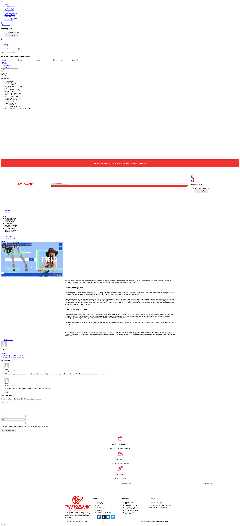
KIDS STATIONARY (11, 18)
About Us (99, 502)
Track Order (100, 504)
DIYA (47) (7, 88)
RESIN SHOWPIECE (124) (13, 98)
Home (8, 210)
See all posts (4, 353)
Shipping (99, 507)
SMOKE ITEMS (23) (11, 100)
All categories (8, 81)
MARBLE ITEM (9, 15)
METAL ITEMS (9, 10)
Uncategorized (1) (10, 103)
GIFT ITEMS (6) (9, 91)
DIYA (6, 5)
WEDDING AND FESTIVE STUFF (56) (17, 108)
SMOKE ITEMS (9, 16)
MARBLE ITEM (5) (10, 95)
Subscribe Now (208, 483)
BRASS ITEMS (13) (10, 84)
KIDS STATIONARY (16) (12, 93)
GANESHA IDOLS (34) (12, 90)
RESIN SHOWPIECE (11, 6)
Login (6, 44)
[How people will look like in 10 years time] (1, 241)
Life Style (12, 238)
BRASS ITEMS (9, 8)
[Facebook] (99, 517)
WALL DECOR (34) (10, 105)
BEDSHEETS (8, 20)
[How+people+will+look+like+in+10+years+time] (2, 241)
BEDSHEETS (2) (10, 83)
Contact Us (100, 505)
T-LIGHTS (7, 11)
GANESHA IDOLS (10, 13)
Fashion (6, 340)
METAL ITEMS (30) (11, 96)
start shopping (10, 35)
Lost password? (10, 52)
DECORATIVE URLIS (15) (13, 86)
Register (6, 45)
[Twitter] (113, 517)
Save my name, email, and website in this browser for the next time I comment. (26, 426)
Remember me (7, 51)
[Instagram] (104, 517)
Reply (6, 377)
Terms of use (100, 510)
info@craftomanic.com (157, 504)
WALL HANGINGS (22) (12, 106)
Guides (6, 212)
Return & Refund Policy (104, 512)
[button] (2, 39)
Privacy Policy (101, 509)
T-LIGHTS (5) (9, 101)
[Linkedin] (108, 517)
